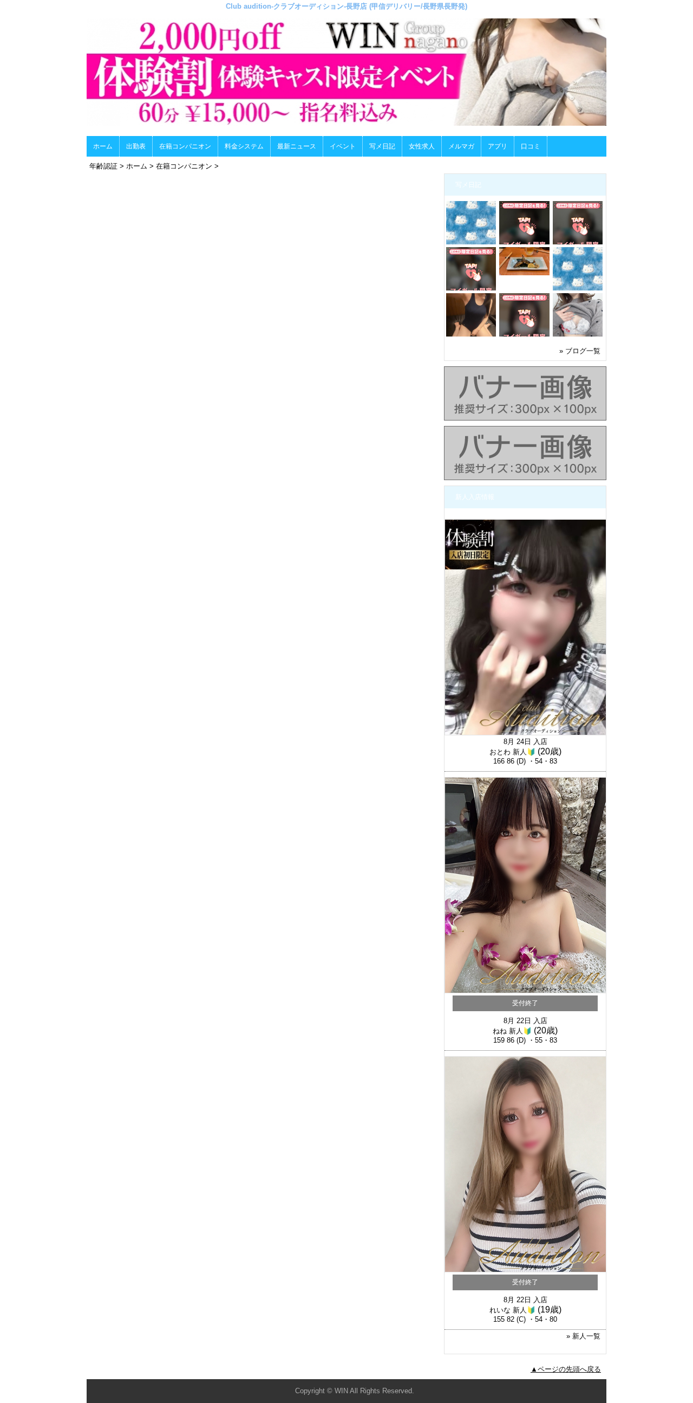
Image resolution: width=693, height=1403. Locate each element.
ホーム (103, 146)
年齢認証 (103, 166)
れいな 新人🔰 (512, 1310)
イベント (343, 146)
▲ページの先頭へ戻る (566, 1369)
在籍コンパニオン (185, 146)
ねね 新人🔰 (512, 1031)
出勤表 (136, 146)
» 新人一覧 (583, 1336)
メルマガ (461, 146)
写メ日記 (382, 146)
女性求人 (422, 146)
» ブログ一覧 (579, 351)
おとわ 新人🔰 (512, 752)
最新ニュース (296, 146)
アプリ (497, 146)
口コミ (530, 146)
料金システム (244, 146)
